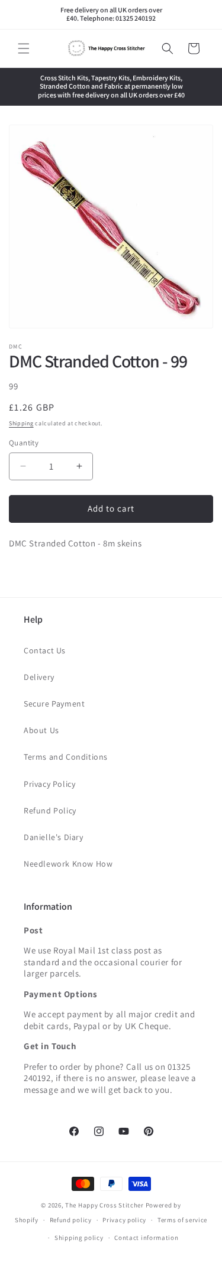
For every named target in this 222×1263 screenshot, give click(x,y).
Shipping (21, 423)
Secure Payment (54, 703)
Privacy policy (124, 1220)
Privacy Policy (49, 784)
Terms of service (182, 1220)
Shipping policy (79, 1237)
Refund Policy (50, 810)
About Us (41, 730)
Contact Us (45, 650)
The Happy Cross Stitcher (104, 1205)
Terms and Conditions (66, 756)
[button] (24, 48)
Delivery (39, 677)
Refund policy (71, 1220)
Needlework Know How (68, 863)
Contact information (146, 1237)
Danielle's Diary (53, 837)
